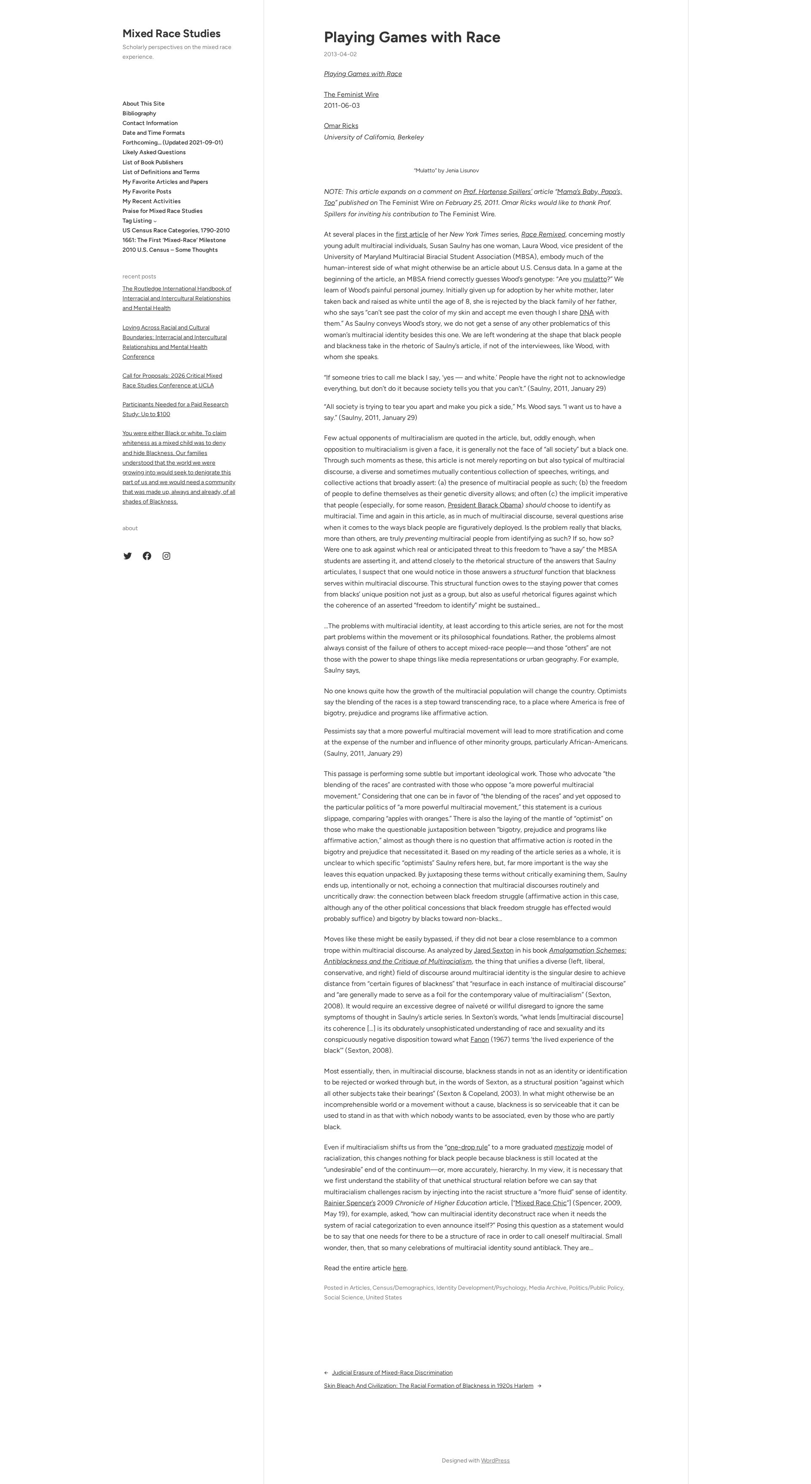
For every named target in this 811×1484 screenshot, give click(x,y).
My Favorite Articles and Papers (165, 181)
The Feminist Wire (351, 94)
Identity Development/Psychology (481, 1287)
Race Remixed (543, 234)
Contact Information (150, 123)
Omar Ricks (341, 126)
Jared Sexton (494, 950)
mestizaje (569, 1147)
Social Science (343, 1297)
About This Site (143, 103)
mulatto (595, 279)
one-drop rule (467, 1147)
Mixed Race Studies (171, 33)
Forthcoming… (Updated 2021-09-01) (172, 143)
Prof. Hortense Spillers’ (497, 192)
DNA (587, 312)
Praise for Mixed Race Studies (162, 211)
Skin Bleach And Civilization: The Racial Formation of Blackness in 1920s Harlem (428, 1385)
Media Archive (547, 1287)
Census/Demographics (403, 1287)
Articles (360, 1287)
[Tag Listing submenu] (155, 221)
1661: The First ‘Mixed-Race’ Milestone (174, 240)
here (399, 1268)
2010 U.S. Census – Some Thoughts (170, 250)
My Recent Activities (151, 201)
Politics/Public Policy (596, 1287)
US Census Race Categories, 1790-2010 (176, 230)
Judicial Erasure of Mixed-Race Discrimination (392, 1372)
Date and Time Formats (153, 132)
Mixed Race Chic (541, 1203)
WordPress (495, 1460)
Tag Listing (137, 220)
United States (384, 1297)
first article (412, 234)
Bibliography (139, 113)
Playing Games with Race (412, 37)
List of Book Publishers (152, 162)
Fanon (480, 1039)
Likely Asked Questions (154, 152)
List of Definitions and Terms (161, 172)
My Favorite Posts (146, 191)
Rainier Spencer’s (350, 1203)
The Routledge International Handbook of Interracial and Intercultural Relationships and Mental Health (176, 298)
